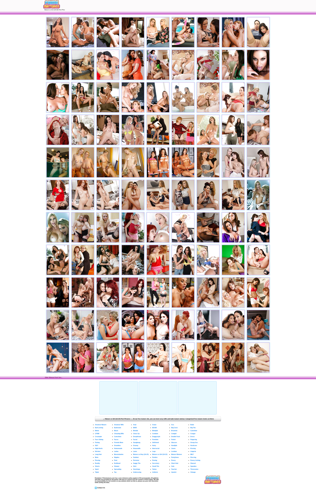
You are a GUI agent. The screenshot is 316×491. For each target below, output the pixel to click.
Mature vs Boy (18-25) (141, 454)
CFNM (97, 433)
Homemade (118, 448)
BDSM (154, 428)
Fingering (193, 439)
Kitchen (97, 451)
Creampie (98, 436)
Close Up (136, 433)
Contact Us (101, 488)
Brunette (174, 431)
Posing (154, 460)
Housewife (136, 448)
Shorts (97, 466)
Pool (115, 460)
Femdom (155, 439)
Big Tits (193, 428)
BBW (135, 428)
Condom (155, 433)
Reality (97, 463)
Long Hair (98, 454)
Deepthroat (137, 436)
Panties (155, 457)
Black (116, 431)
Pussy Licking (195, 460)
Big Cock (174, 428)
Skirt (134, 466)
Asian (154, 425)
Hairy (154, 445)
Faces (116, 439)
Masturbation (118, 454)
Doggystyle (156, 436)
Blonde (135, 431)
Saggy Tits (136, 463)
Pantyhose (175, 457)
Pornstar (136, 460)
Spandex (193, 466)
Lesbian (174, 451)
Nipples (116, 457)
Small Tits (155, 466)
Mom (96, 457)
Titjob (97, 472)
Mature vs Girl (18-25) (159, 454)
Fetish (173, 439)
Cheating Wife (119, 433)
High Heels (99, 448)
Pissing (97, 460)
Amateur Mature (100, 425)
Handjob (174, 445)
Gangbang (136, 442)
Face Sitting (99, 439)
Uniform (155, 472)
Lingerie (193, 451)
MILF (192, 454)
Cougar (193, 433)
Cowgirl (174, 433)
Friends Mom (118, 442)
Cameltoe (193, 431)
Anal (134, 425)
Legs (154, 451)
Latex (135, 451)
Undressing (137, 472)
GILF (96, 445)
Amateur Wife (119, 425)
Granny (135, 445)
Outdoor (136, 457)
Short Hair (174, 463)
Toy (115, 472)
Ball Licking (99, 428)
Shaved (193, 463)
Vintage (193, 472)
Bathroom (117, 428)
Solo (172, 466)
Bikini (97, 431)
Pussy (173, 460)
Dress (192, 436)
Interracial (155, 448)
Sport (97, 469)
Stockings (136, 469)
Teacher (174, 469)
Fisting (97, 442)
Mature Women (176, 454)
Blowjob (155, 431)
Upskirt (173, 472)
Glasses (174, 442)
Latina (116, 451)
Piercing (193, 457)
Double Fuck (175, 436)
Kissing (193, 448)
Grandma (117, 445)
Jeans (173, 448)
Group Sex (194, 442)
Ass (172, 425)
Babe (192, 425)
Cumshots (117, 436)
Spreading (117, 469)
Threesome (194, 469)
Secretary (155, 463)
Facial (135, 439)
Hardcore (193, 445)
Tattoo (154, 469)
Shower (116, 466)
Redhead (117, 463)
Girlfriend (155, 442)
